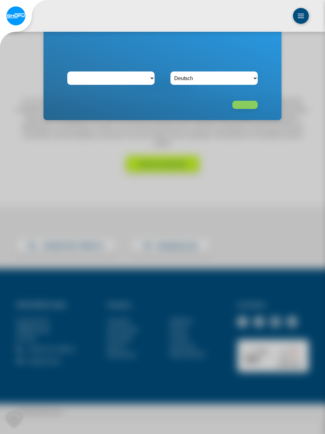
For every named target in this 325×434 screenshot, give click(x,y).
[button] (14, 420)
